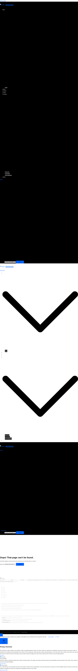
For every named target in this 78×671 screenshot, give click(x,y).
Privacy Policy (24, 632)
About (6, 87)
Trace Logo (7, 171)
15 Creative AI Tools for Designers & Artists (19, 620)
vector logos (7, 579)
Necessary (3, 657)
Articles (3, 89)
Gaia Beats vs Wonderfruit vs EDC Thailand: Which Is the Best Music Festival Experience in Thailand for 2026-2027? (25, 603)
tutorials (25, 579)
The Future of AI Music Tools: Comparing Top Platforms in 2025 (19, 619)
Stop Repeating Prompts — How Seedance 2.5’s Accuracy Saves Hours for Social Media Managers (21, 609)
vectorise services (17, 579)
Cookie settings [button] (51, 636)
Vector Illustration (8, 175)
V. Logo (4, 92)
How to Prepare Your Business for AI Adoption (11, 608)
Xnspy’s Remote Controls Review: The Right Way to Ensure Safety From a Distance (26, 622)
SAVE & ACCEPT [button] (3, 670)
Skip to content (3, 0)
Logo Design (7, 173)
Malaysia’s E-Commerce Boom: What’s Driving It (12, 606)
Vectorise (9, 5)
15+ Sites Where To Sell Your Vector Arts (62, 615)
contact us (15, 581)
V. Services (4, 94)
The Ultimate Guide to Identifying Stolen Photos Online (13, 604)
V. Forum (4, 90)
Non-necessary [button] (3, 663)
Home (3, 9)
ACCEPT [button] (57, 636)
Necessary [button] (2, 655)
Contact (3, 176)
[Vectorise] (2, 5)
